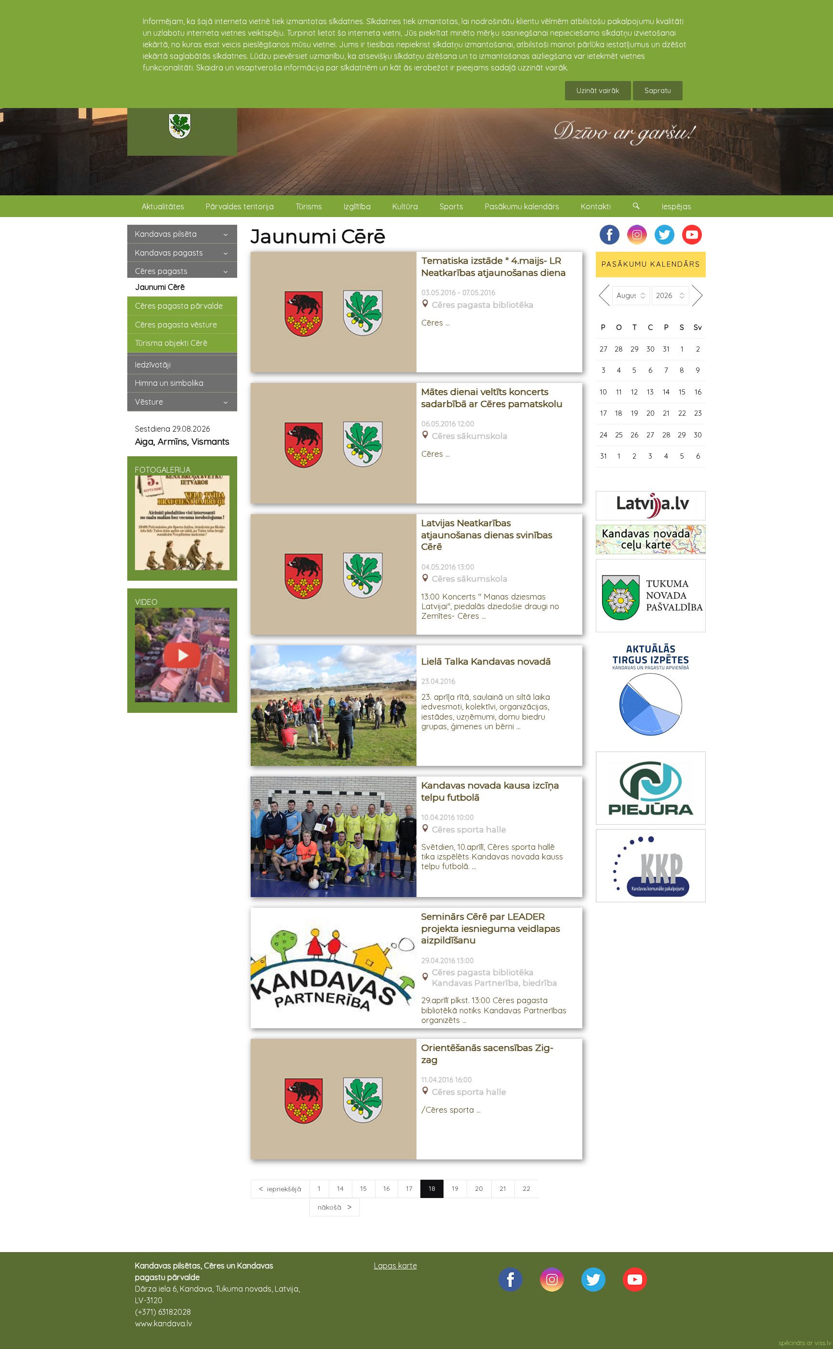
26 (634, 434)
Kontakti (596, 206)
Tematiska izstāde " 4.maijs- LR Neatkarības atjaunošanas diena (493, 266)
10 (603, 391)
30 (650, 349)
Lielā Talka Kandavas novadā (486, 661)
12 (634, 391)
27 (603, 349)
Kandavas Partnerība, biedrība (494, 983)
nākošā (330, 1207)
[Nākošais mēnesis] (697, 295)
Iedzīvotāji (153, 364)
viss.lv (823, 1343)
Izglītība (357, 206)
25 (619, 434)
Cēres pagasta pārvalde (179, 306)
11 (619, 391)
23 (698, 413)
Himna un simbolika (169, 383)
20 (479, 1188)
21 (502, 1188)
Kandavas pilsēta (166, 234)
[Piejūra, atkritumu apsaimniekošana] (651, 788)
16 (386, 1188)
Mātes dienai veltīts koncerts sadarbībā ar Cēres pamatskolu (492, 397)
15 (363, 1188)
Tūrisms (309, 206)
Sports (451, 206)
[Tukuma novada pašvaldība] (651, 595)
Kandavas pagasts (169, 253)
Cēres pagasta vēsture (176, 324)
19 (455, 1188)
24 (603, 434)
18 (618, 413)
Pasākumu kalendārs (522, 206)
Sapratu (658, 90)
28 (619, 349)
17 (409, 1188)
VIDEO (146, 602)
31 (666, 349)
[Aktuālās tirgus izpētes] (651, 692)
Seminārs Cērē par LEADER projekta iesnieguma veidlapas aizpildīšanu (490, 928)
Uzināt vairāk (598, 90)
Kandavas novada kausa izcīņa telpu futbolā (490, 791)
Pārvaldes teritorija (240, 206)
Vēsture (149, 402)
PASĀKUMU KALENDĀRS (651, 264)
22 (526, 1188)
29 (635, 349)
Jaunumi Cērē (160, 287)
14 (340, 1188)
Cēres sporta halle (469, 830)
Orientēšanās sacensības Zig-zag (487, 1053)
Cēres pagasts (161, 271)
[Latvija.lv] (651, 505)
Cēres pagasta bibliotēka (483, 305)
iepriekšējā (284, 1189)
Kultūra (405, 206)
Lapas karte (395, 1265)
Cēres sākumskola (470, 436)
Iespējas (676, 206)
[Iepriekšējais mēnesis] (604, 295)
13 (650, 391)
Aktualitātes (163, 206)
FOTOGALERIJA (162, 470)
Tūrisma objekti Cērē (171, 343)
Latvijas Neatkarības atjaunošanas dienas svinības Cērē (486, 535)
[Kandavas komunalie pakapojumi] (651, 865)
